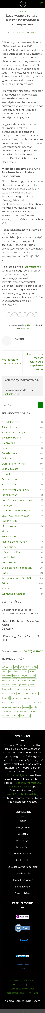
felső (14, 685)
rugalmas (37, 702)
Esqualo (6, 474)
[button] (3, 4)
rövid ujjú (6, 707)
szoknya (17, 707)
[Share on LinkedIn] (35, 314)
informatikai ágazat (16, 775)
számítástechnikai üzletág (22, 794)
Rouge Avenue (22, 853)
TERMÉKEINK (28, 981)
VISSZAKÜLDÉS (18, 985)
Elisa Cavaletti (10, 468)
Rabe (5, 572)
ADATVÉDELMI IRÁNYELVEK (22, 989)
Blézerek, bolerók (12, 437)
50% (28, 667)
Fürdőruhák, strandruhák (17, 500)
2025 (34, 667)
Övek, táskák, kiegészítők (17, 567)
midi (27, 693)
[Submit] (40, 405)
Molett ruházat (10, 526)
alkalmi (17, 671)
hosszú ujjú (7, 689)
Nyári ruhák (9, 557)
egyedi (16, 676)
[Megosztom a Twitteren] (19, 314)
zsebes (23, 711)
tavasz (26, 707)
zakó (15, 711)
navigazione (8, 702)
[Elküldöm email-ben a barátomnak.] (25, 314)
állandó (5, 716)
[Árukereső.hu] (22, 927)
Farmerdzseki (10, 479)
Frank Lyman (9, 494)
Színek (6, 588)
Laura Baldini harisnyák (16, 510)
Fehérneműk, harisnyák (16, 489)
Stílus (5, 583)
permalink (24, 328)
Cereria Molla (9, 453)
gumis (31, 685)
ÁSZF (30, 985)
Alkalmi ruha (9, 427)
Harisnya (7, 505)
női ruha (26, 702)
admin (34, 32)
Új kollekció (34, 711)
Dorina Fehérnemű (13, 463)
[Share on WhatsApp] (9, 314)
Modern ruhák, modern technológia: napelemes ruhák (34, 362)
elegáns (22, 680)
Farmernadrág (10, 484)
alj (10, 671)
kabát (17, 689)
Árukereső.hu (22, 949)
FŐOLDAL (14, 980)
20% (16, 667)
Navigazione (9, 547)
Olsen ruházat (10, 562)
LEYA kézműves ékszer (15, 515)
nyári (18, 702)
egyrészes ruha (9, 680)
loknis (19, 693)
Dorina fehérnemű (22, 880)
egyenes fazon (28, 676)
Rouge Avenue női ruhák (17, 578)
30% (22, 667)
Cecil (4, 448)
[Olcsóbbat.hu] (22, 954)
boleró (32, 671)
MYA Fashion (9, 536)
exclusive (32, 680)
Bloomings (8, 442)
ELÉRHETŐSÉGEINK (15, 993)
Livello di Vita (10, 520)
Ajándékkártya (10, 422)
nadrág (26, 698)
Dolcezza (7, 458)
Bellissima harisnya (13, 432)
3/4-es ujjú (7, 667)
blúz (25, 671)
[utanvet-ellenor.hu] (22, 917)
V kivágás (6, 711)
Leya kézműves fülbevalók (22, 866)
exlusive (6, 685)
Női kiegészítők (11, 552)
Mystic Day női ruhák (14, 541)
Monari (6, 531)
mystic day (16, 698)
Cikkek (22, 12)
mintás (34, 693)
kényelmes (27, 689)
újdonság (25, 716)
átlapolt (15, 716)
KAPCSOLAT (33, 993)
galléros (22, 685)
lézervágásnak (32, 266)
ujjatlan (34, 707)
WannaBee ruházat (13, 593)
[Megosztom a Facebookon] (14, 314)
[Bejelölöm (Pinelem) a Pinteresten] (30, 314)
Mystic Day (22, 847)
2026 (4, 671)
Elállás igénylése (22, 1011)
